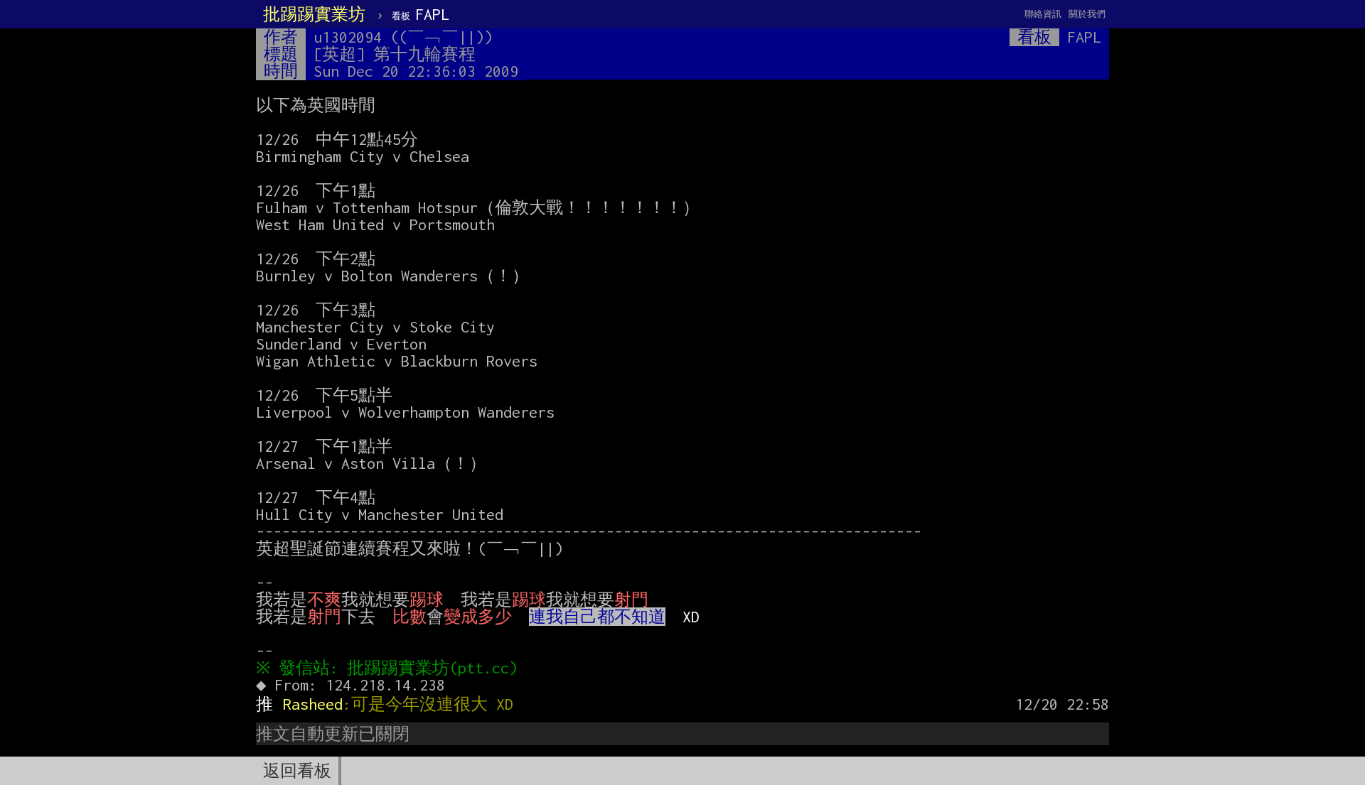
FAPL (420, 14)
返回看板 (297, 771)
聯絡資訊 (1042, 13)
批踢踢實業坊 (314, 14)
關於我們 (1087, 13)
